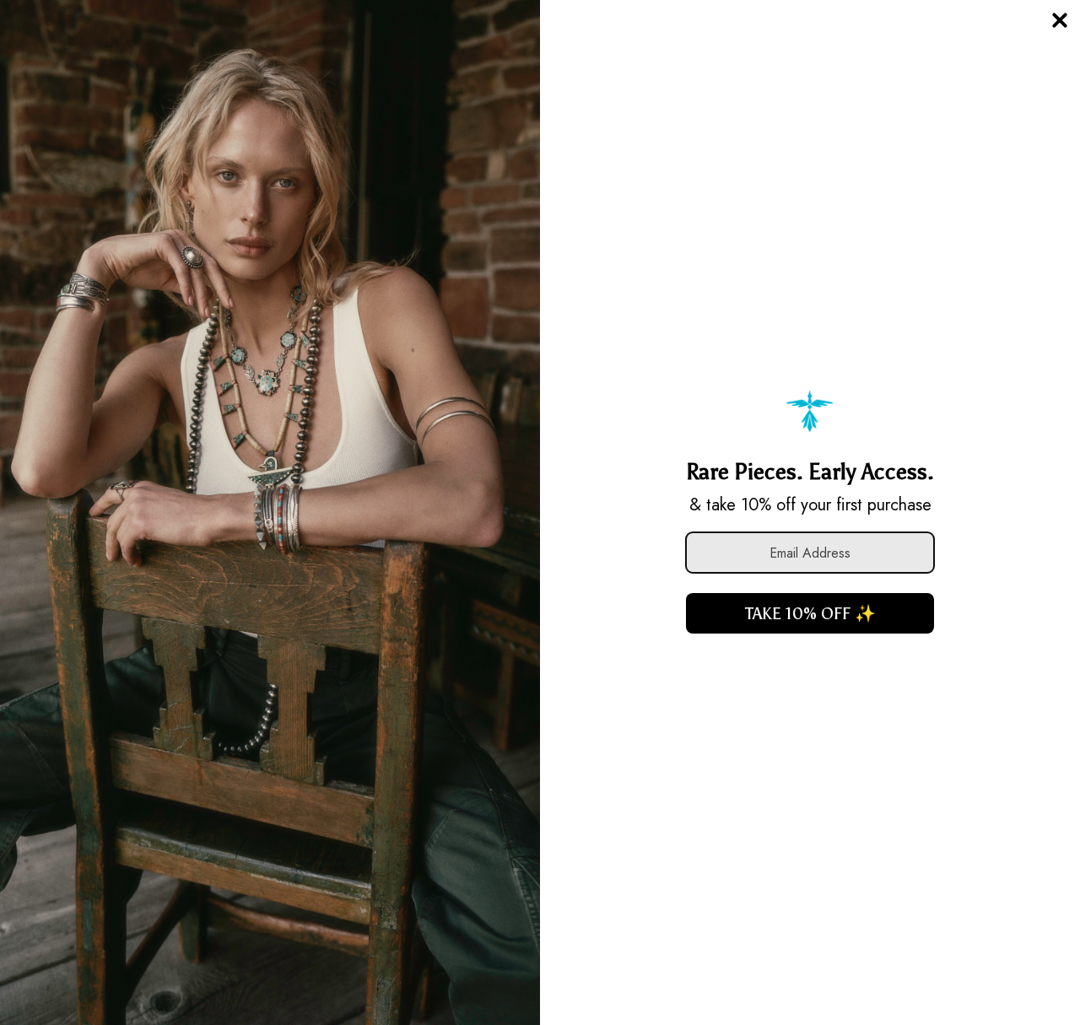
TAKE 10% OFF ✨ (810, 613)
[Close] (1059, 20)
